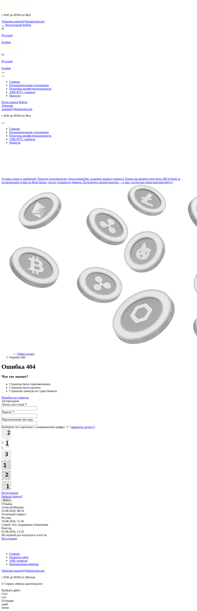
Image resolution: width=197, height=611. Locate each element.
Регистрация (10, 492)
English (6, 42)
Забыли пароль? (12, 496)
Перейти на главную (15, 397)
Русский (7, 35)
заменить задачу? (82, 427)
